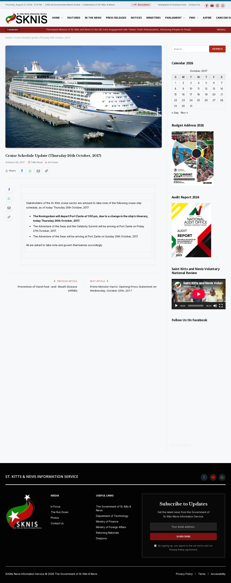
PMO (192, 17)
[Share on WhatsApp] (30, 171)
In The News (93, 17)
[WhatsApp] (9, 198)
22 (175, 100)
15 (175, 94)
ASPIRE (207, 17)
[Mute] (215, 305)
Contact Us (194, 4)
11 (198, 88)
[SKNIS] (26, 18)
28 (221, 100)
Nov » (184, 112)
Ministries (153, 17)
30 (183, 105)
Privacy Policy (176, 549)
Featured (73, 17)
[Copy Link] (46, 171)
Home (56, 17)
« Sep (175, 112)
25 (198, 100)
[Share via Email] (38, 171)
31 (191, 105)
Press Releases (116, 17)
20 (213, 94)
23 (183, 100)
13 (214, 88)
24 (191, 100)
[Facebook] (9, 189)
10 (191, 88)
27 (213, 100)
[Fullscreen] (221, 305)
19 (206, 94)
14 (221, 88)
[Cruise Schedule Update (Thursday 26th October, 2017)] (83, 97)
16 (183, 94)
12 (206, 88)
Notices (136, 17)
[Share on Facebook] (22, 171)
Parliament (173, 17)
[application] (199, 294)
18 (198, 94)
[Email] (9, 207)
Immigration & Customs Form (172, 4)
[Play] (176, 305)
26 (206, 100)
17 (191, 94)
